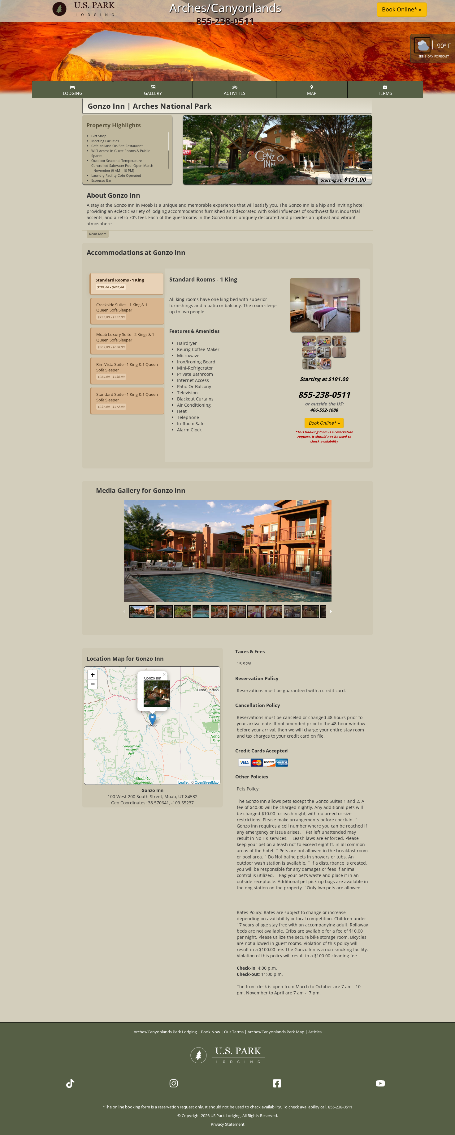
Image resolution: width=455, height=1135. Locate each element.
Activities (234, 93)
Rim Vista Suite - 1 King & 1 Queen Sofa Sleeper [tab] (127, 370)
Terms (385, 93)
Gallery (153, 93)
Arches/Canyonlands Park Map (276, 1032)
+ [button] (93, 675)
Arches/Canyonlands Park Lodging (166, 1032)
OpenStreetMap (207, 782)
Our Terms (234, 1032)
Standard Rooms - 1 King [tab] (120, 283)
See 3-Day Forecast (433, 56)
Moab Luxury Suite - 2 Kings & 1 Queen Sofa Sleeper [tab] (125, 340)
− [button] (93, 684)
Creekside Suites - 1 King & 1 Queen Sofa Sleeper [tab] (121, 310)
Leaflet (183, 782)
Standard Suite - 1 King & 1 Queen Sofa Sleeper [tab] (127, 400)
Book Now (210, 1032)
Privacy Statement (228, 1124)
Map (311, 93)
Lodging (72, 93)
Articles (315, 1032)
